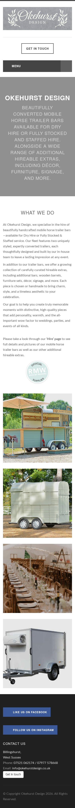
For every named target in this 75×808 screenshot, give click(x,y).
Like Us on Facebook (30, 712)
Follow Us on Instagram (33, 730)
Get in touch (37, 49)
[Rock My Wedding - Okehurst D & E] (38, 371)
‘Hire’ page (53, 339)
